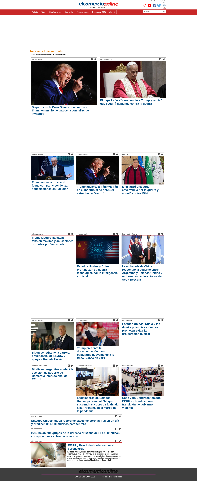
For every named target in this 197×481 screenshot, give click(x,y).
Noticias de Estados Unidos (46, 50)
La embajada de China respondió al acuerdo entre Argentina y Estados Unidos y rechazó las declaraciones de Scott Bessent (142, 273)
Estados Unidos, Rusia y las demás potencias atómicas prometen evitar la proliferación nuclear (141, 328)
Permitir (116, 13)
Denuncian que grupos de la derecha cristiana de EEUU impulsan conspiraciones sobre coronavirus (75, 434)
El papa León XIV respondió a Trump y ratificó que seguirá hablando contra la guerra (131, 102)
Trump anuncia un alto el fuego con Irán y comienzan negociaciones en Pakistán (50, 185)
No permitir (104, 13)
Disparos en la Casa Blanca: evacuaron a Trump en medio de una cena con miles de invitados (60, 110)
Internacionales (37, 59)
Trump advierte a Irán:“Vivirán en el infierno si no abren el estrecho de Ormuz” (97, 190)
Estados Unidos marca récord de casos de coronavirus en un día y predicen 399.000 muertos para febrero (75, 422)
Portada (34, 12)
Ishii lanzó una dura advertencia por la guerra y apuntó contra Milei (140, 190)
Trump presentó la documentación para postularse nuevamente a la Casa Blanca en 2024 (95, 353)
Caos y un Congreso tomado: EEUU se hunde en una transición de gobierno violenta (142, 402)
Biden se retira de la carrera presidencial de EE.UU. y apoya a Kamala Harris (51, 356)
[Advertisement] (98, 31)
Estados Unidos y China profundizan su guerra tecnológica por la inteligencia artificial (97, 271)
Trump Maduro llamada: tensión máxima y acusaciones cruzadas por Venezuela (53, 241)
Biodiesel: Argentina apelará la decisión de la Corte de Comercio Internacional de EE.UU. (52, 374)
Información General (129, 234)
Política (125, 154)
